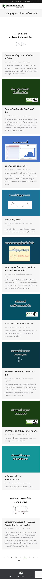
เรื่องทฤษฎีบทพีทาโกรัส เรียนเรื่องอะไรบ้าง (20, 111)
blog (6, 62)
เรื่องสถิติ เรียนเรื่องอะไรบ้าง (16, 166)
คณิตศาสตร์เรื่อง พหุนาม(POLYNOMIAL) (13, 478)
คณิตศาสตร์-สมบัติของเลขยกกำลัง (19, 323)
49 (34, 557)
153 (19, 560)
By (18, 62)
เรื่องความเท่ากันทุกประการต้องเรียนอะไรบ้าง (19, 57)
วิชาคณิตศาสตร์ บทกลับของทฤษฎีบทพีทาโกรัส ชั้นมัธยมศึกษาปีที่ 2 (20, 269)
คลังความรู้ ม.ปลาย (20, 223)
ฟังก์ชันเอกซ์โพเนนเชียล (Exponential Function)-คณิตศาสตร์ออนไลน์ (20, 523)
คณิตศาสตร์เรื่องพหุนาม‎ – (15, 371)
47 (25, 557)
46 (20, 557)
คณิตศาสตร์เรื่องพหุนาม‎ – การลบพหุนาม (21, 430)
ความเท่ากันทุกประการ (14, 219)
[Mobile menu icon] (38, 6)
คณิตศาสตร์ (11, 62)
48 (29, 557)
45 (16, 557)
